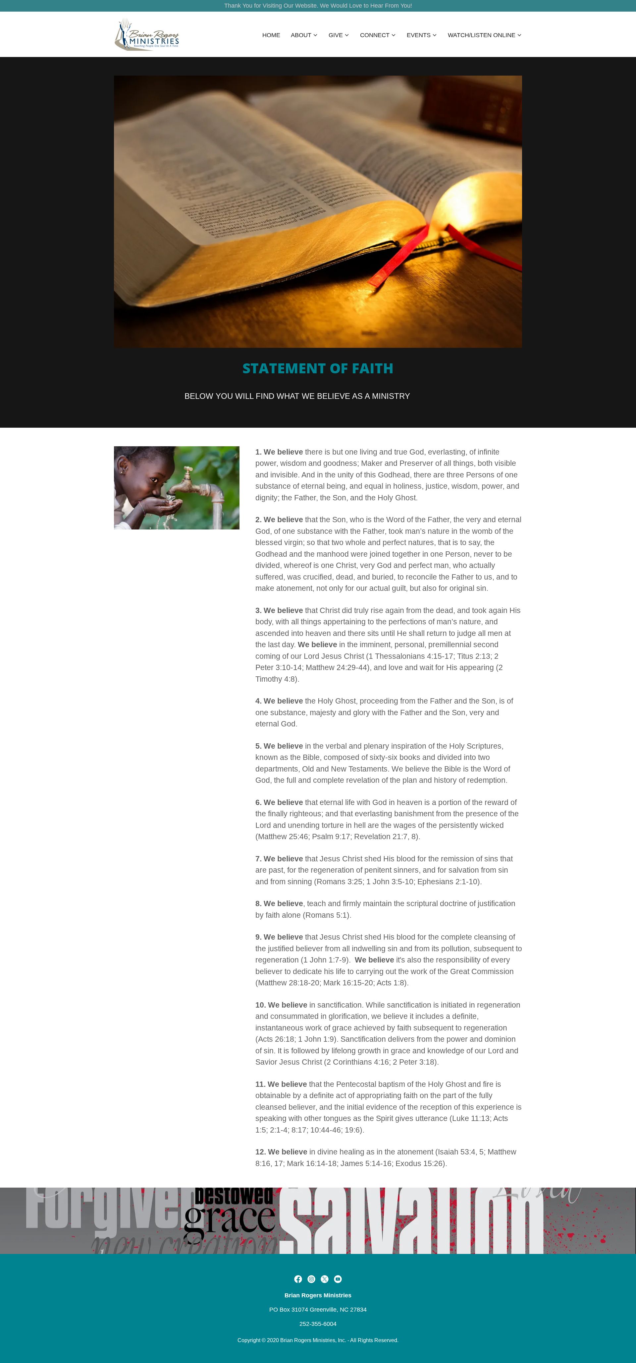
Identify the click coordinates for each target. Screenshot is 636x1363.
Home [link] (271, 35)
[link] (147, 34)
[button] (304, 35)
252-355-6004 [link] (318, 1324)
